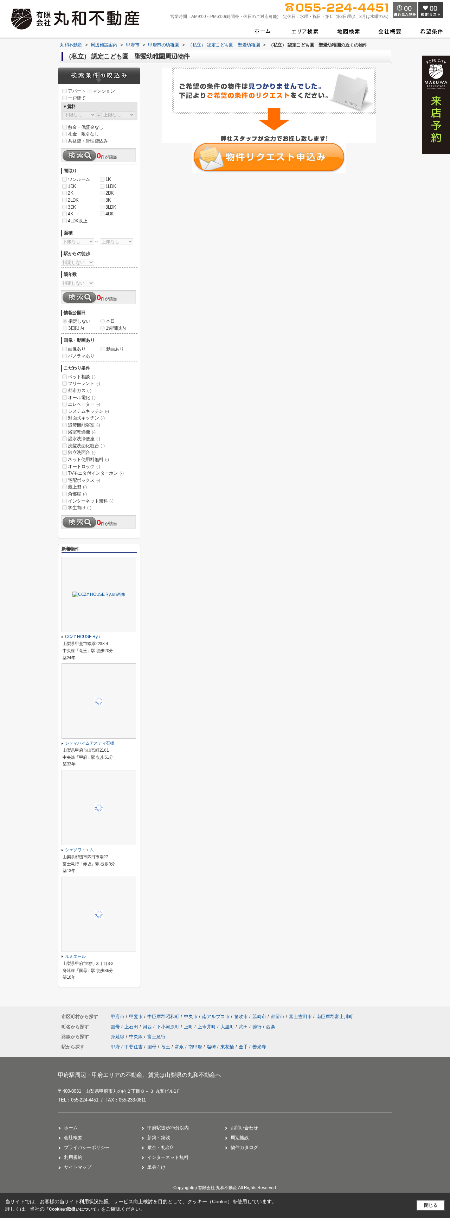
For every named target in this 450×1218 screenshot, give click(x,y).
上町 (189, 1026)
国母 (116, 1026)
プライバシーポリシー (87, 1147)
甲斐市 (136, 1016)
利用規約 (73, 1157)
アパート (76, 91)
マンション (103, 91)
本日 (110, 321)
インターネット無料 (90, 501)
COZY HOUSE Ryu (82, 636)
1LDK (110, 186)
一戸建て (76, 98)
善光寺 (259, 1046)
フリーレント (84, 383)
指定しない (79, 321)
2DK (109, 193)
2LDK (73, 200)
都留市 (277, 1016)
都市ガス (79, 390)
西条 (270, 1026)
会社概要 (73, 1137)
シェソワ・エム (79, 849)
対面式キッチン (86, 418)
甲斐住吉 (133, 1046)
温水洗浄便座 (84, 438)
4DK (109, 213)
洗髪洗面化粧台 (86, 445)
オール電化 (82, 397)
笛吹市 (241, 1016)
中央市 (191, 1016)
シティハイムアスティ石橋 (89, 743)
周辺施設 (240, 1137)
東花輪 (227, 1046)
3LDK (110, 207)
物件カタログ (244, 1147)
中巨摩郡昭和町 (163, 1016)
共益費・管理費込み (88, 141)
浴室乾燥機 (82, 432)
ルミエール (75, 956)
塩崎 (211, 1046)
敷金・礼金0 (160, 1147)
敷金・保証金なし (85, 127)
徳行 (257, 1026)
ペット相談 (82, 376)
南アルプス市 (216, 1016)
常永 (179, 1046)
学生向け (79, 507)
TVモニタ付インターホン (95, 473)
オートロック (84, 466)
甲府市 (117, 1016)
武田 (244, 1026)
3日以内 (76, 328)
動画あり (115, 349)
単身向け (156, 1167)
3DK (72, 207)
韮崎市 (259, 1016)
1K (108, 179)
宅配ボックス (84, 480)
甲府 (115, 1046)
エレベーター (84, 404)
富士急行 (156, 1036)
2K (70, 193)
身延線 (118, 1036)
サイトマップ (77, 1167)
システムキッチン (88, 411)
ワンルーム (79, 179)
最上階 (77, 487)
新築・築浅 (158, 1137)
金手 (243, 1046)
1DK (72, 186)
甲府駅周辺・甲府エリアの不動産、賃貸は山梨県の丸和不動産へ (139, 1075)
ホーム (71, 1127)
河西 (148, 1026)
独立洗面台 (82, 452)
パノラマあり (81, 356)
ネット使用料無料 (88, 459)
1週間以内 (116, 328)
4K (70, 213)
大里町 (228, 1026)
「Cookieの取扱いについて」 (73, 1209)
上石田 (132, 1026)
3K (108, 200)
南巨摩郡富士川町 (334, 1016)
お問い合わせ (244, 1127)
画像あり (76, 349)
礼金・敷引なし (83, 134)
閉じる (431, 1205)
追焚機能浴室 (84, 425)
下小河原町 (168, 1026)
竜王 (165, 1046)
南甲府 (195, 1046)
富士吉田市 (300, 1016)
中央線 (136, 1036)
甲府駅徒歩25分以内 (168, 1127)
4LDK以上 (78, 220)
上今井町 (207, 1026)
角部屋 (77, 494)
